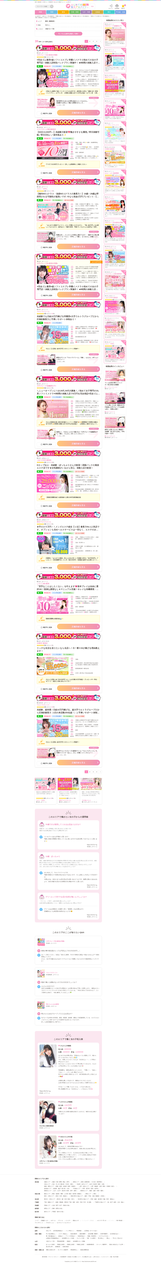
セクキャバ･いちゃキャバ (64, 1222)
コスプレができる (103, 1236)
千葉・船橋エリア (49, 1202)
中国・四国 (75, 12)
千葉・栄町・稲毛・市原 (75, 1202)
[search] (43, 6)
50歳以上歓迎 (80, 1244)
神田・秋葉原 (71, 1186)
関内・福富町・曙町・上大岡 (60, 1193)
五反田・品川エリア (82, 1184)
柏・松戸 (110, 1202)
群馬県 (37, 1208)
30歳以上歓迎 (60, 1244)
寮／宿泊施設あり (51, 1236)
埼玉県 (37, 1199)
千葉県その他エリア (100, 1202)
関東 (92, 6)
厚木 (57, 1196)
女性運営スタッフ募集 (79, 1241)
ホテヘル (53, 1220)
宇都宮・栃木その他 (57, 1211)
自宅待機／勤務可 (93, 1234)
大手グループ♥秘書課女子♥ (46, 386)
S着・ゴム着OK (91, 1238)
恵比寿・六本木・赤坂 (67, 1184)
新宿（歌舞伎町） (86, 1182)
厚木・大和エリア (49, 1196)
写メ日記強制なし (51, 1234)
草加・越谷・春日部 (96, 1199)
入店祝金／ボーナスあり (90, 1230)
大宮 (65, 1199)
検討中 (123, 7)
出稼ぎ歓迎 (66, 1246)
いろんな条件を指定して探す (69, 34)
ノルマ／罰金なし (63, 1234)
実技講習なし (74, 1249)
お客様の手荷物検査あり (52, 1238)
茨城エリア (47, 1205)
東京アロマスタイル (44, 522)
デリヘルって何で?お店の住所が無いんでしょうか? (66, 897)
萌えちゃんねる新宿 (52, 1004)
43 (51, 191)
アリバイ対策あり (70, 1236)
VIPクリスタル (109, 199)
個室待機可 (83, 1234)
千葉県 (37, 1202)
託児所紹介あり (114, 1234)
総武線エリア (47, 1188)
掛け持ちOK (49, 1246)
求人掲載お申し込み (86, 1256)
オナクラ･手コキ (101, 1220)
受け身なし (101, 1238)
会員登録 (117, 8)
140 (52, 707)
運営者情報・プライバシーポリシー (50, 1256)
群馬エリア (47, 1208)
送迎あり (60, 1236)
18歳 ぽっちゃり (53, 856)
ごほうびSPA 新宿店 (44, 460)
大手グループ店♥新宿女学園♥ (47, 55)
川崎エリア (88, 1193)
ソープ (36, 1220)
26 (51, 462)
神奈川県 (37, 1194)
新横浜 (79, 1193)
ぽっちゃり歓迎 (50, 1244)
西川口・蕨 (60, 1199)
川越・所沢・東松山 (108, 1199)
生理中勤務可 (104, 1234)
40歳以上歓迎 (70, 1244)
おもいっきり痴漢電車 (112, 173)
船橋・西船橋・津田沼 (62, 1202)
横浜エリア (47, 1193)
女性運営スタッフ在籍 (68, 1238)
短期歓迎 (57, 1246)
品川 (91, 1184)
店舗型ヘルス (44, 1220)
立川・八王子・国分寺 (59, 1190)
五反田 (95, 1184)
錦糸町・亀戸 (57, 1188)
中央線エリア (76, 1188)
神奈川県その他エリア (77, 1196)
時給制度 (79, 1230)
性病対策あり (81, 1236)
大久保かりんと (86, 800)
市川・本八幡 (87, 1202)
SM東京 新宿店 (42, 643)
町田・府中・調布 (71, 1190)
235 (120, 175)
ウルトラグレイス (43, 705)
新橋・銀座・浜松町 (61, 1186)
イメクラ (67, 1220)
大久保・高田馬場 (97, 1182)
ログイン (111, 8)
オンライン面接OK (63, 1249)
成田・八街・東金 (118, 1202)
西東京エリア (47, 1190)
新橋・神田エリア (49, 1186)
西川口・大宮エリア (49, 1199)
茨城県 (37, 1205)
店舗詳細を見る (78, 113)
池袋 (53, 1182)
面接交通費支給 (84, 1249)
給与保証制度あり (58, 1230)
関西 (51, 12)
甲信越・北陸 (120, 12)
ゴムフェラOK (80, 1238)
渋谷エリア (47, 1184)
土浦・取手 (55, 1205)
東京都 (37, 1182)
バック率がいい (70, 1230)
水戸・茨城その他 (64, 1205)
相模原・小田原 (100, 1196)
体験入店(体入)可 (50, 1249)
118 (52, 313)
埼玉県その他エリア (83, 1199)
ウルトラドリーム (43, 311)
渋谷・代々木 (55, 1184)
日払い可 (48, 1230)
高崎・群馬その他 (57, 1208)
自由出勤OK (73, 1234)
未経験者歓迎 (90, 1244)
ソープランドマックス (112, 125)
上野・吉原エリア (84, 1186)
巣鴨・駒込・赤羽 (64, 1182)
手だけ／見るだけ (117, 1238)
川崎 (94, 1193)
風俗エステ (76, 1220)
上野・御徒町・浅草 (96, 1186)
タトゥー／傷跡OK (101, 1244)
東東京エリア (84, 1190)
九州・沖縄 (86, 12)
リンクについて (104, 1256)
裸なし (108, 1238)
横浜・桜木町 (72, 1193)
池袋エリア (47, 1182)
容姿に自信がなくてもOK (116, 1244)
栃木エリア (47, 1211)
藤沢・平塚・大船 (89, 1196)
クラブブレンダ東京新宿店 (46, 129)
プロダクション (50, 1222)
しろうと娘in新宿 (43, 584)
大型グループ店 (50, 1241)
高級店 (68, 1241)
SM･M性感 (119, 1220)
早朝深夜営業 (60, 1241)
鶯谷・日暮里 (106, 1186)
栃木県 (37, 1211)
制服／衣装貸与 (92, 1236)
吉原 (112, 1186)
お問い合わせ (96, 1256)
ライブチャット (39, 1222)
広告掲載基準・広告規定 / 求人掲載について (70, 1256)
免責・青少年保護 (114, 1256)
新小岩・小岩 (65, 1188)
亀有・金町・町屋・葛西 (96, 1190)
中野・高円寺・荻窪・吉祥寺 (90, 1188)
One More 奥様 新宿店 (47, 1126)
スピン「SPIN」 (42, 189)
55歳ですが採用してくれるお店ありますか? (63, 824)
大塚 (57, 1182)
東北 (109, 12)
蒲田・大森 (101, 1184)
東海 (63, 12)
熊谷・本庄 (71, 1199)
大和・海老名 (63, 1196)
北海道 (97, 12)
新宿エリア (76, 1182)
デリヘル (60, 1220)
